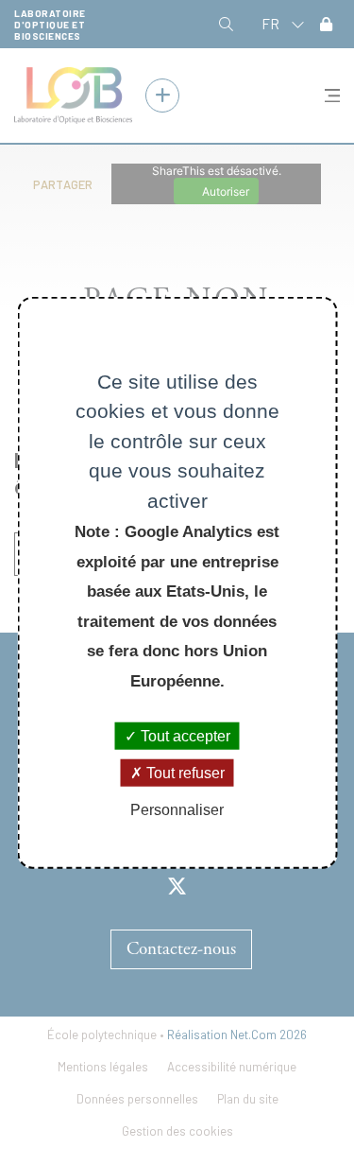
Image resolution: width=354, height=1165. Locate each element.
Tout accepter (183, 736)
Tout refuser (184, 773)
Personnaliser (177, 810)
